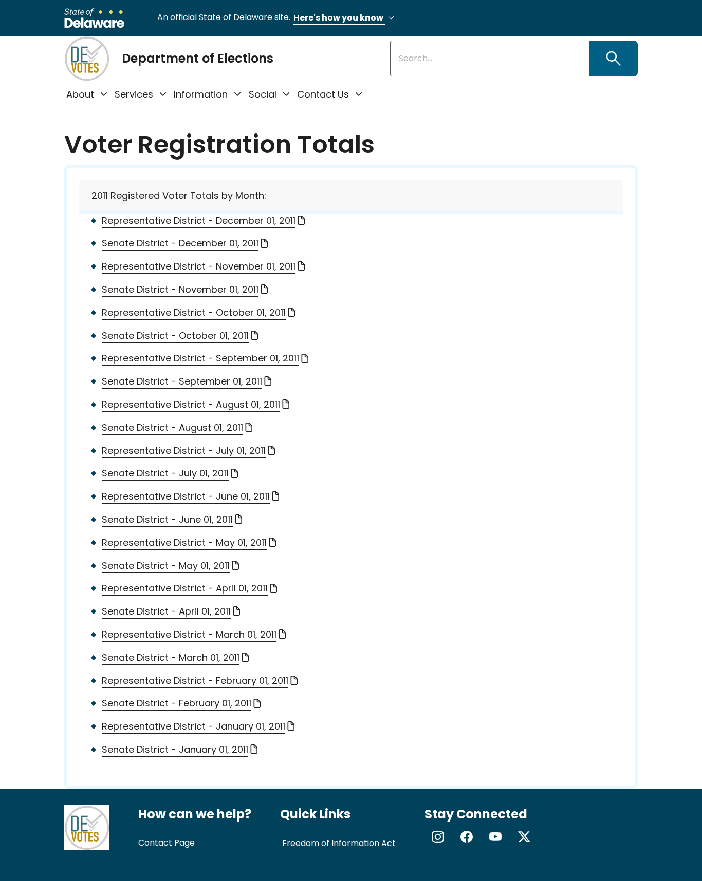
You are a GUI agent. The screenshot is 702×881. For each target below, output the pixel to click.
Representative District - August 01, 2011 (191, 404)
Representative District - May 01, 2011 (184, 542)
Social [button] (262, 94)
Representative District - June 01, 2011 (186, 496)
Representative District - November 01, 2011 (198, 266)
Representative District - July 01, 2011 (184, 450)
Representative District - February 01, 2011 (195, 680)
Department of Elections (197, 58)
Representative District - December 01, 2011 (198, 220)
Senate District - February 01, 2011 (176, 703)
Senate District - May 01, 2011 (166, 565)
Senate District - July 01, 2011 (165, 473)
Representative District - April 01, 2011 (185, 588)
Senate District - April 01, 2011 (166, 611)
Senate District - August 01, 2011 (172, 427)
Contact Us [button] (323, 94)
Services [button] (134, 94)
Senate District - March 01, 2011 (170, 657)
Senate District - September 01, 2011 (182, 381)
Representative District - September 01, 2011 (200, 358)
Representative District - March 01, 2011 (189, 634)
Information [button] (201, 94)
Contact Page (166, 843)
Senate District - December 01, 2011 (180, 243)
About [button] (80, 94)
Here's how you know (339, 18)
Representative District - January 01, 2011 (193, 726)
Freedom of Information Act (339, 843)
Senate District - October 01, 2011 (175, 335)
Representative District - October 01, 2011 (194, 312)
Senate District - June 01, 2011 (167, 519)
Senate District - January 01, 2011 (175, 749)
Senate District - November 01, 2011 (180, 289)
